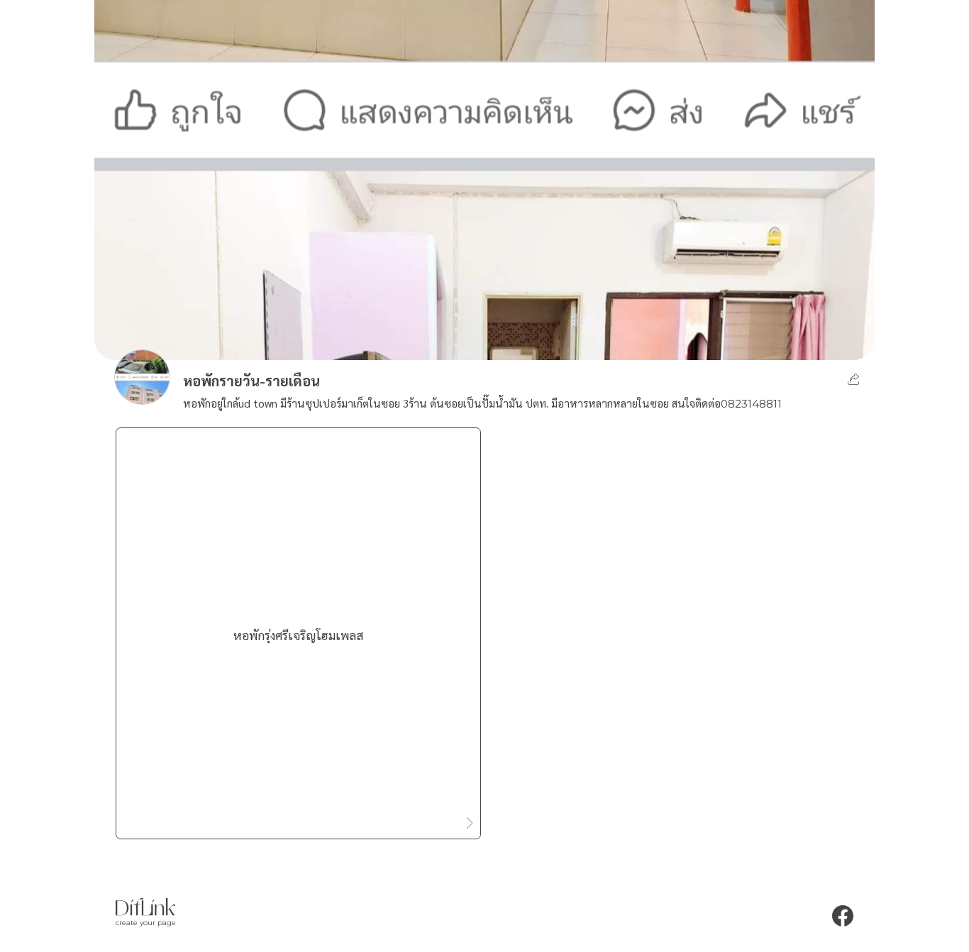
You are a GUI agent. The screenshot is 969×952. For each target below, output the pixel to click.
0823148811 (751, 403)
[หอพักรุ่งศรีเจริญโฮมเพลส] (298, 816)
